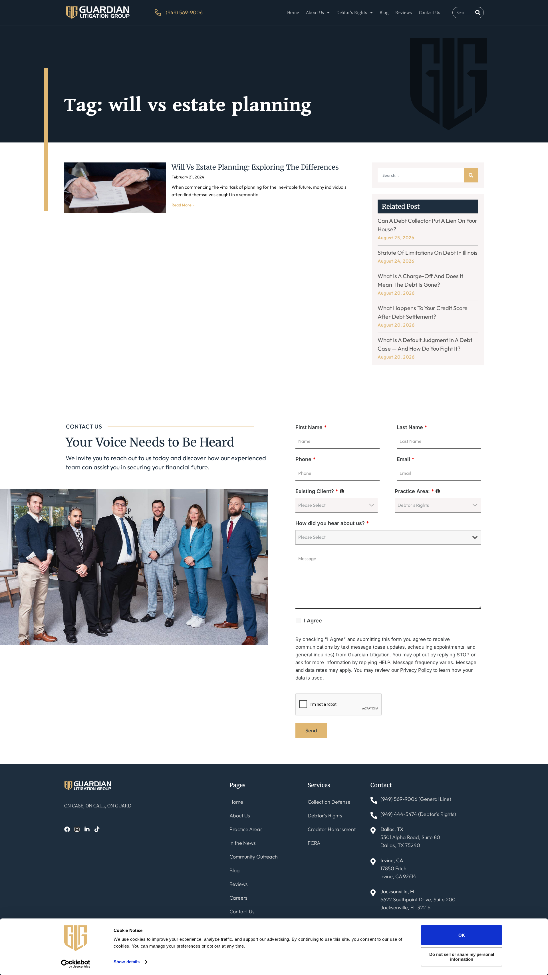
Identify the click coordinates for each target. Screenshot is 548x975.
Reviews (403, 12)
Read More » (183, 205)
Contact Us (429, 12)
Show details (127, 961)
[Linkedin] (87, 829)
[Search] (477, 12)
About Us (315, 12)
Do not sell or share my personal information (461, 957)
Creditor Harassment (332, 829)
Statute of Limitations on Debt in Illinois (428, 252)
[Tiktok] (97, 829)
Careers (238, 897)
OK (461, 935)
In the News (242, 843)
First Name (311, 427)
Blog (384, 12)
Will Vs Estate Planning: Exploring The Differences (255, 167)
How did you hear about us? (332, 523)
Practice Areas (246, 829)
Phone (305, 459)
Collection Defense (329, 802)
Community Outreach (253, 856)
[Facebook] (67, 829)
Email (405, 459)
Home (293, 12)
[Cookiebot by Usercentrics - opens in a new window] (76, 964)
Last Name (412, 427)
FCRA (314, 843)
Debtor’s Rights (352, 12)
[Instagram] (77, 829)
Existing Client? (319, 491)
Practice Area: (417, 491)
